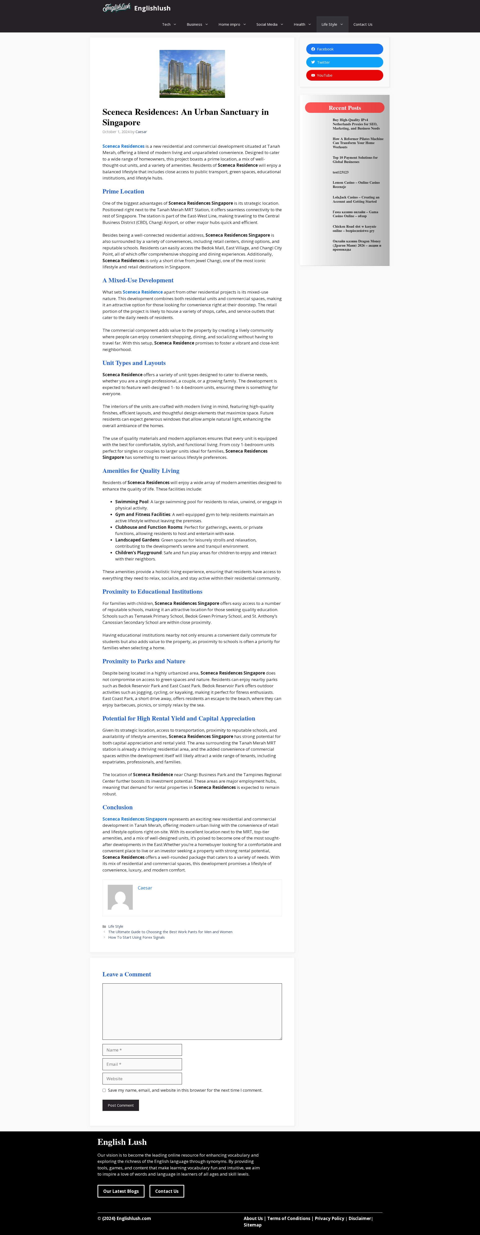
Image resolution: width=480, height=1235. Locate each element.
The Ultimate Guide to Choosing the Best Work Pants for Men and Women (170, 931)
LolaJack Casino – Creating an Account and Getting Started (356, 199)
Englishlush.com (133, 1218)
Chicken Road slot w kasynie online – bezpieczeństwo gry (354, 228)
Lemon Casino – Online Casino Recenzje (356, 184)
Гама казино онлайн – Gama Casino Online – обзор (355, 214)
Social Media (267, 24)
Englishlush (152, 8)
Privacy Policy (329, 1218)
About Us (253, 1218)
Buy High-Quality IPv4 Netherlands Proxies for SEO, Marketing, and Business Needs (356, 124)
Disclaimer (359, 1218)
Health (299, 24)
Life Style (329, 24)
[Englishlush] (117, 8)
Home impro (229, 24)
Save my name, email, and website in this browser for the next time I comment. (185, 1090)
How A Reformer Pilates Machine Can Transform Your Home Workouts (358, 143)
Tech (166, 24)
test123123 (340, 172)
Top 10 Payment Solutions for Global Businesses (355, 159)
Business (194, 24)
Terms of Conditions (288, 1218)
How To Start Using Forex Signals (136, 937)
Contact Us (363, 24)
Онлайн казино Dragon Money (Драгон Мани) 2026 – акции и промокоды (357, 245)
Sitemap (253, 1225)
